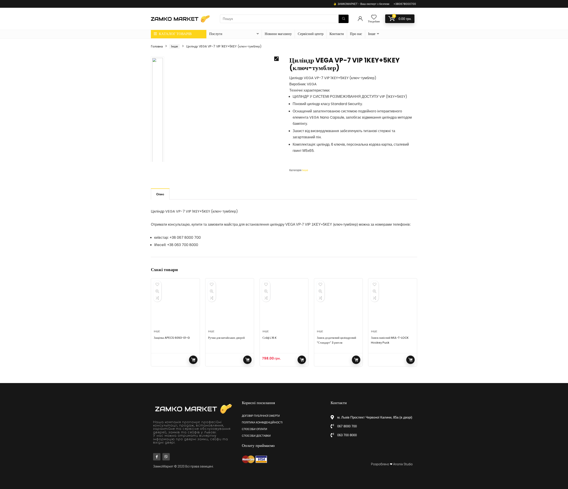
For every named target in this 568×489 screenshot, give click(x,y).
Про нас (356, 33)
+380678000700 (404, 4)
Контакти (336, 33)
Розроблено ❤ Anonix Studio (392, 464)
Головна (157, 46)
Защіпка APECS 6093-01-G (172, 338)
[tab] (160, 194)
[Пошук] (344, 19)
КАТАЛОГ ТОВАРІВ (175, 33)
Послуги (215, 33)
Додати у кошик (302, 360)
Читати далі (193, 360)
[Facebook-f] (156, 456)
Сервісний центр (310, 33)
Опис (160, 194)
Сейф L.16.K (269, 338)
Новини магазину (278, 33)
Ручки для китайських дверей (226, 338)
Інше (371, 33)
